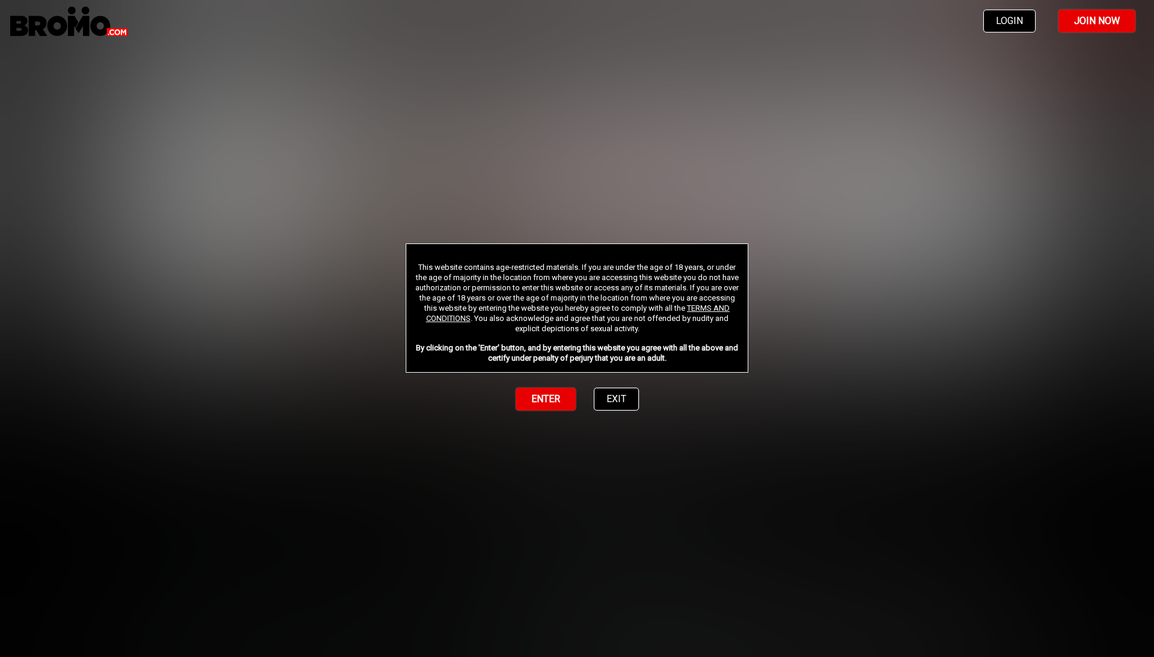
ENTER (545, 399)
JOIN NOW (1097, 20)
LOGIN (1009, 20)
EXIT (616, 399)
